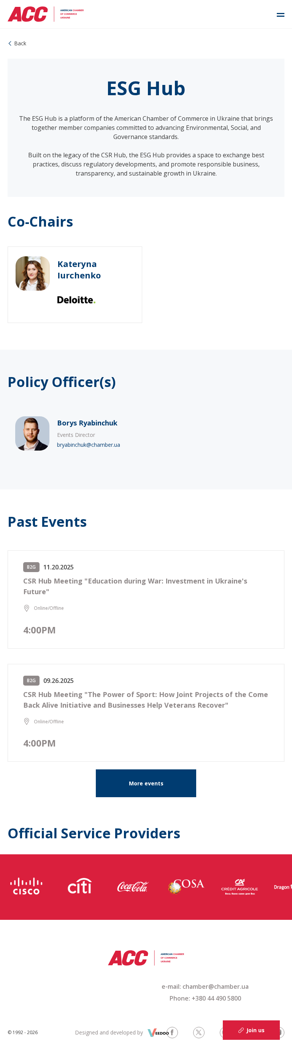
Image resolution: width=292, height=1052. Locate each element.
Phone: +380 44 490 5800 (205, 998)
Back (20, 43)
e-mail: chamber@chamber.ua (205, 986)
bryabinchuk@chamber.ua (88, 445)
